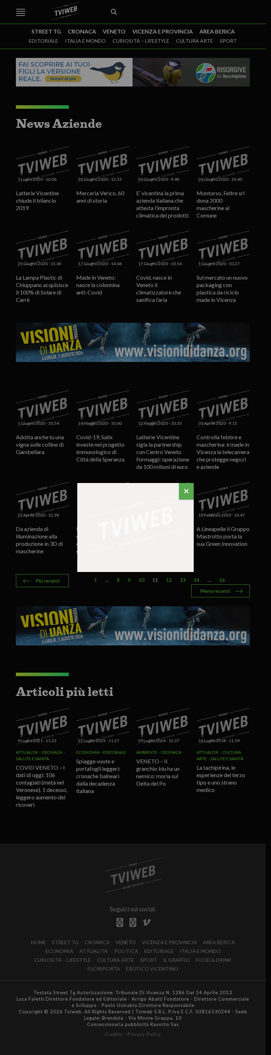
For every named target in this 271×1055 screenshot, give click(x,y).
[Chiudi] (186, 491)
